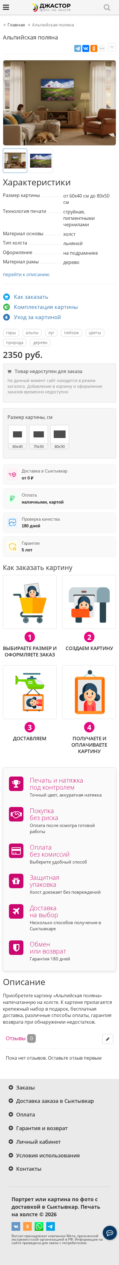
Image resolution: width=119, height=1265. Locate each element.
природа (14, 342)
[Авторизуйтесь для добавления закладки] (112, 47)
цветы (95, 332)
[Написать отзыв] (107, 1039)
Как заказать (31, 297)
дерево (40, 342)
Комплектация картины (46, 307)
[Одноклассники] (93, 48)
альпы (32, 332)
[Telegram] (77, 48)
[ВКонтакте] (85, 48)
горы (11, 332)
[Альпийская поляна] (59, 103)
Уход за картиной (37, 317)
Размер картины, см (30, 417)
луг (51, 332)
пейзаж (71, 332)
